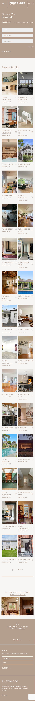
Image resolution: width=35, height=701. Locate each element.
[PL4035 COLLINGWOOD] (9, 347)
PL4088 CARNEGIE (8, 195)
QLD (24, 23)
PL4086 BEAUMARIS (22, 197)
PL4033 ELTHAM (23, 361)
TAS (29, 23)
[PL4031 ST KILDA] (9, 380)
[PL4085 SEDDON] (9, 215)
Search (30, 47)
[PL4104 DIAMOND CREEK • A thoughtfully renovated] (10, 606)
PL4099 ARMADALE (24, 164)
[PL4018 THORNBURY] (9, 479)
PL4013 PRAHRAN (24, 560)
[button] (17, 30)
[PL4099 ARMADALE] (25, 150)
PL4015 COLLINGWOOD (23, 527)
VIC (15, 23)
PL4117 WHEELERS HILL (24, 132)
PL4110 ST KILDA (7, 164)
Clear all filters (6, 51)
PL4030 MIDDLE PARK (23, 395)
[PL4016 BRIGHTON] (9, 512)
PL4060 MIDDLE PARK (23, 264)
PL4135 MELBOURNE (6, 98)
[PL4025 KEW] (25, 414)
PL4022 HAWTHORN (6, 460)
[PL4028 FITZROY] (9, 414)
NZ (32, 23)
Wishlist (32, 4)
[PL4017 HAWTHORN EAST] (25, 479)
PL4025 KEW (22, 428)
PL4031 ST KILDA (7, 394)
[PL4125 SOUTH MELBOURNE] (9, 117)
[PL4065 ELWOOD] (9, 249)
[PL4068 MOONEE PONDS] (25, 215)
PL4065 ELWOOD (8, 262)
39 (20, 570)
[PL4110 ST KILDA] (9, 150)
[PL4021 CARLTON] (25, 445)
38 (18, 570)
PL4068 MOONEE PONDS (24, 230)
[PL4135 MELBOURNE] (9, 83)
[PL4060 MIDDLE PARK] (25, 249)
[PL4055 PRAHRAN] (25, 282)
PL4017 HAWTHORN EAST (25, 494)
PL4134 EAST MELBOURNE (22, 98)
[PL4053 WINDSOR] (9, 316)
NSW (19, 23)
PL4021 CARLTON (24, 459)
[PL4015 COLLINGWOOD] (25, 512)
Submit (6, 668)
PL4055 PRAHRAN (24, 296)
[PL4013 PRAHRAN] (25, 546)
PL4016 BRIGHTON (8, 526)
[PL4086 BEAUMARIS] (25, 182)
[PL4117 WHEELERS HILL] (25, 117)
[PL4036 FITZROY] (25, 316)
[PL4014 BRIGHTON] (9, 546)
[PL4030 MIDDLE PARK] (25, 380)
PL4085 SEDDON (7, 229)
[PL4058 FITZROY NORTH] (9, 282)
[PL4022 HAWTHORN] (9, 445)
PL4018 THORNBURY (6, 494)
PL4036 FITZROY (24, 329)
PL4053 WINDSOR (8, 329)
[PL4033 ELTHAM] (25, 347)
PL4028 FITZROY (7, 428)
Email (22, 629)
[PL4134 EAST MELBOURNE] (25, 83)
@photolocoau (18, 595)
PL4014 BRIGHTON (8, 560)
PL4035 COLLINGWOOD (7, 362)
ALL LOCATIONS (6, 22)
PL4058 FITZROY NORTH (7, 297)
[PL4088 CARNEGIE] (9, 182)
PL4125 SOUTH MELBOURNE (7, 132)
